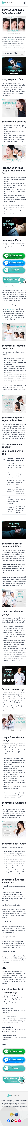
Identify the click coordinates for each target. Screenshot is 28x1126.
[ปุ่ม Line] (14, 256)
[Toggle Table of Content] (21, 53)
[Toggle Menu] (24, 3)
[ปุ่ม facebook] (14, 263)
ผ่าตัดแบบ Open (10, 309)
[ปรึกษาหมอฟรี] (14, 280)
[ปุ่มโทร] (14, 270)
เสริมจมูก (9, 40)
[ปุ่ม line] (14, 1051)
